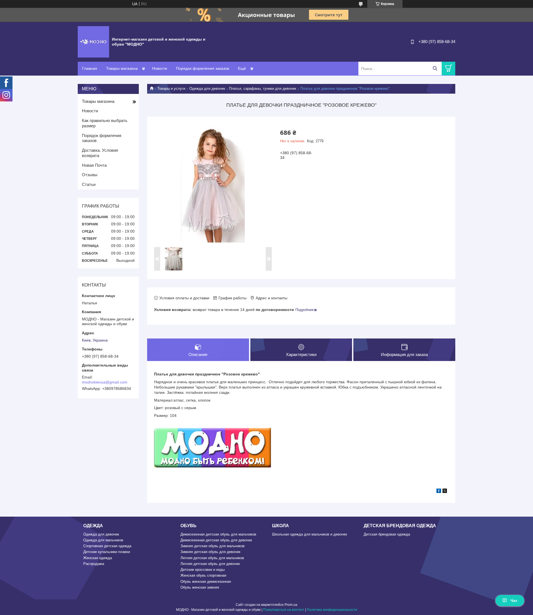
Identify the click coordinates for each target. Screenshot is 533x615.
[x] (445, 491)
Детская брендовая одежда (387, 534)
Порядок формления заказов (202, 68)
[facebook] (438, 491)
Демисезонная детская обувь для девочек (216, 540)
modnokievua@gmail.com (104, 382)
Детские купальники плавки (106, 552)
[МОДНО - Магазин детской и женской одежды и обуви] (93, 41)
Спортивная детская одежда (107, 546)
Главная (89, 68)
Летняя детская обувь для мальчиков (212, 558)
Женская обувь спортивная (203, 575)
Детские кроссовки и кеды (202, 569)
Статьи (88, 184)
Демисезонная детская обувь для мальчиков (218, 534)
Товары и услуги (171, 88)
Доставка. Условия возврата (100, 153)
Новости (159, 68)
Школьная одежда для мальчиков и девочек (309, 534)
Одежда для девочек (207, 88)
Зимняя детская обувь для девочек (210, 552)
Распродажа (93, 564)
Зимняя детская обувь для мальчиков (212, 546)
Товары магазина (122, 68)
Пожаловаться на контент (283, 610)
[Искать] (435, 68)
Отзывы (89, 174)
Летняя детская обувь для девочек (210, 564)
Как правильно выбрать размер (104, 123)
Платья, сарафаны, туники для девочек (262, 88)
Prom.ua (291, 605)
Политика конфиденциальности (332, 610)
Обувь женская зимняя (199, 587)
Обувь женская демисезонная (205, 581)
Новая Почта (94, 165)
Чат (514, 600)
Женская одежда (97, 558)
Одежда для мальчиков (103, 540)
